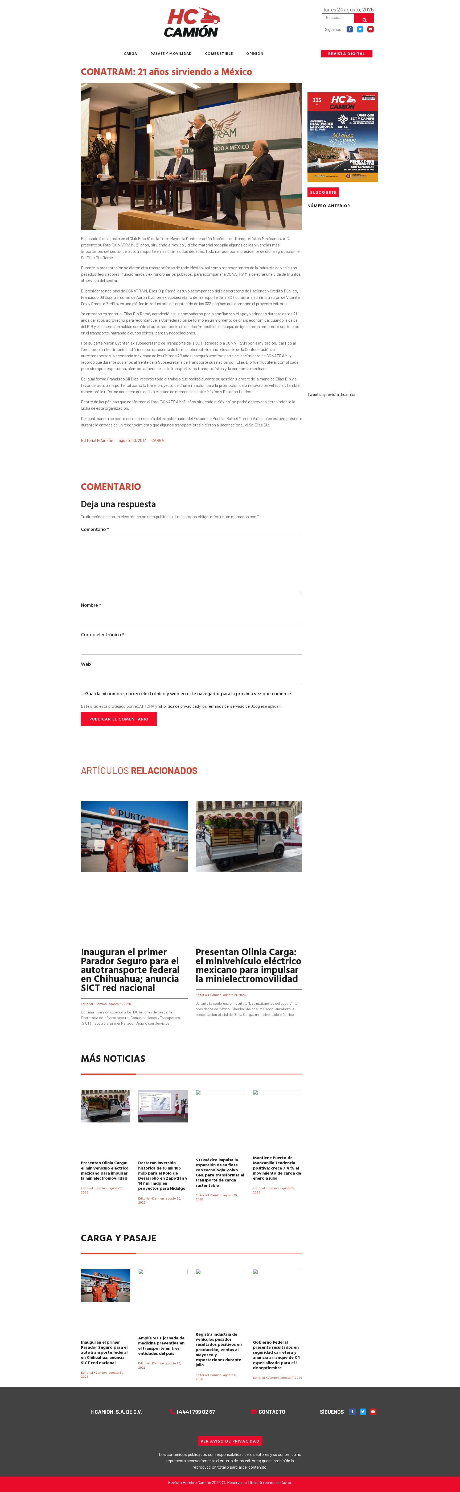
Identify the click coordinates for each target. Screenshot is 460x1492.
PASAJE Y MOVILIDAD (171, 53)
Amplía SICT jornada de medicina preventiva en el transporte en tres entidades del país (161, 1345)
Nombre (91, 605)
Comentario (95, 529)
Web (86, 664)
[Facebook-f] (350, 29)
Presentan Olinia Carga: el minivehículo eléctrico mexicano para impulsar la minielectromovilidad (248, 965)
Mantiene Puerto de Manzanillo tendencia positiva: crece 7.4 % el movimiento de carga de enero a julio (277, 1167)
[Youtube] (370, 29)
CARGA (130, 53)
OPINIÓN (254, 53)
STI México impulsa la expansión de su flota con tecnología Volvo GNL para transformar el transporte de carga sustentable (220, 1172)
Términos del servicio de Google (235, 706)
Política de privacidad (180, 706)
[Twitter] (360, 29)
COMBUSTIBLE (219, 53)
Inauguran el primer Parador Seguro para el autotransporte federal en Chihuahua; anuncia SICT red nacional (130, 969)
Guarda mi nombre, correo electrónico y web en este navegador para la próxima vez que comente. (188, 693)
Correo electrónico (102, 634)
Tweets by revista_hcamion (331, 394)
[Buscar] (364, 18)
